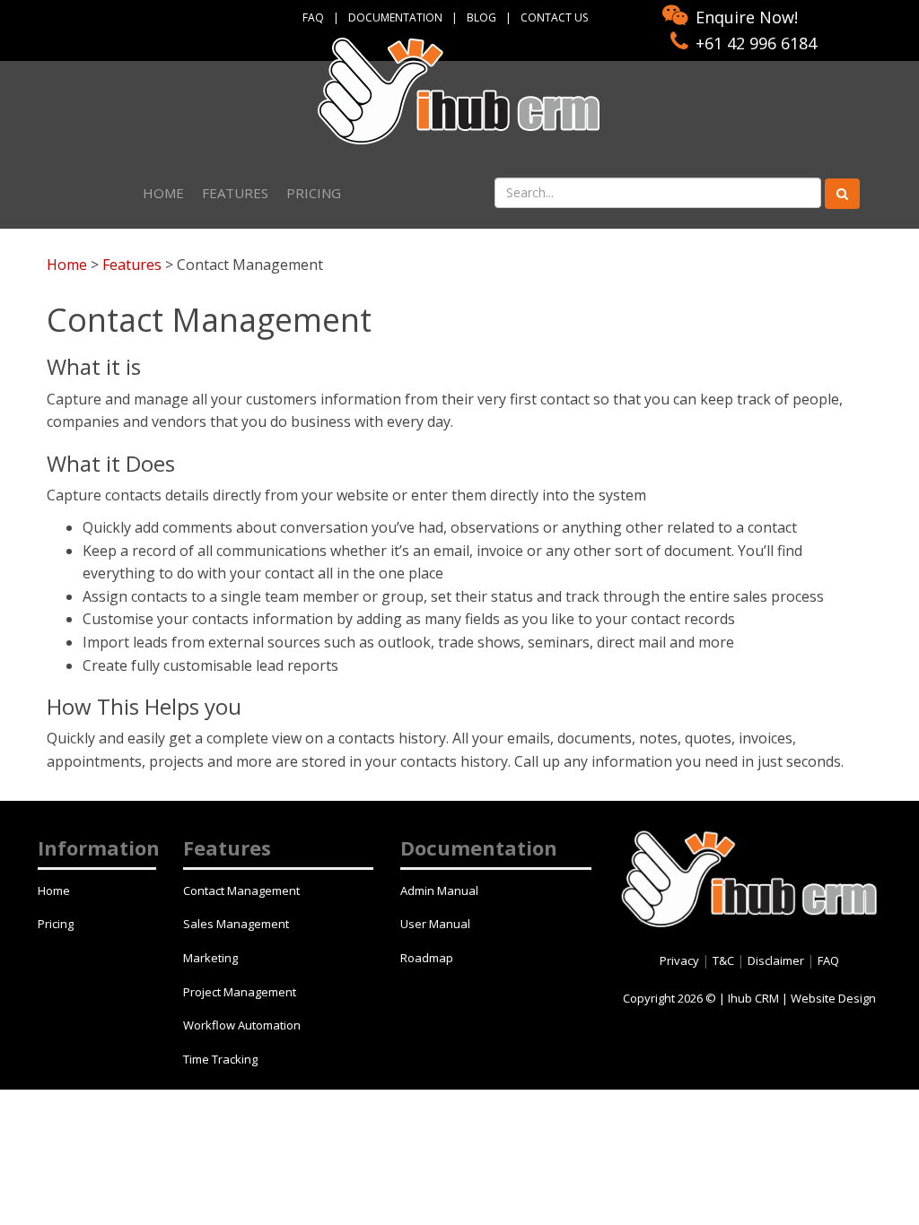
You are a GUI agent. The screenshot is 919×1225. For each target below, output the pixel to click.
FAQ (313, 17)
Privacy (681, 960)
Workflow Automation (242, 1025)
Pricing (313, 193)
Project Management (239, 992)
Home (163, 193)
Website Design (833, 998)
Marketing (210, 958)
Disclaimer (777, 960)
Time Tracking (220, 1059)
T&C (725, 960)
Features (235, 193)
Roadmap (426, 958)
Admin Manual (439, 890)
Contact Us (554, 17)
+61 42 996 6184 (756, 43)
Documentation (395, 17)
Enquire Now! (747, 17)
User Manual (435, 924)
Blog (481, 17)
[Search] (842, 193)
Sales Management (236, 924)
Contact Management (241, 890)
